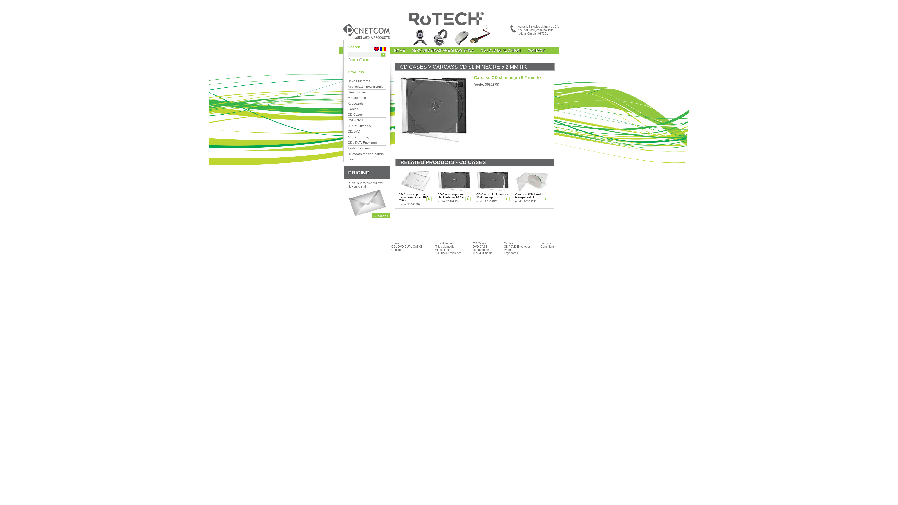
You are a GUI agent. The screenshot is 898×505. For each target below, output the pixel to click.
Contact (536, 50)
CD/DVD (354, 131)
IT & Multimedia (359, 126)
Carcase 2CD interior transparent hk (529, 196)
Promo (508, 250)
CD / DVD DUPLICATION (501, 50)
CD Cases (355, 114)
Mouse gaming (359, 137)
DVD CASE (356, 120)
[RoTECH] (449, 29)
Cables (353, 109)
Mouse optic (357, 98)
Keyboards (356, 103)
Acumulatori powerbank (365, 86)
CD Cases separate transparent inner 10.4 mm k (413, 197)
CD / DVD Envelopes (363, 142)
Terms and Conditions (547, 245)
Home (399, 50)
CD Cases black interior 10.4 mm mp (492, 196)
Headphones (357, 92)
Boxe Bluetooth (359, 81)
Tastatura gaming (360, 148)
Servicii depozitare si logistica (443, 50)
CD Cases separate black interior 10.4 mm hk (454, 196)
